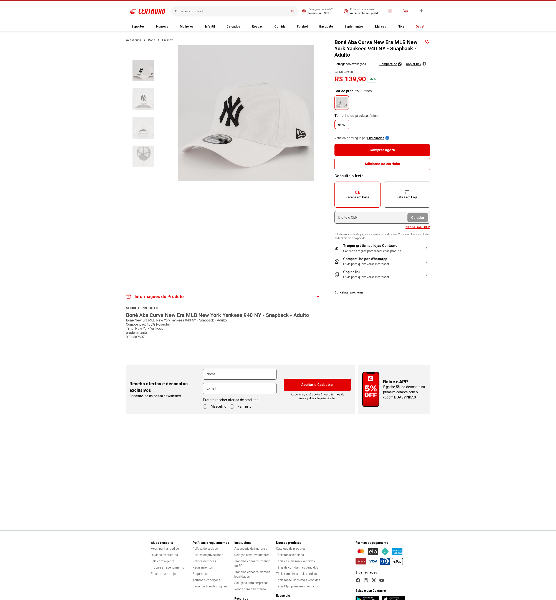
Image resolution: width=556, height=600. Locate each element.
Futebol (302, 26)
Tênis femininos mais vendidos (297, 573)
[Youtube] (381, 580)
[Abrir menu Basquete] (336, 26)
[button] (357, 195)
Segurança (200, 573)
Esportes (138, 26)
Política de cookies (205, 548)
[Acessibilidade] (421, 11)
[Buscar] (292, 11)
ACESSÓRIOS (133, 40)
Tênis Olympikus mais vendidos (297, 586)
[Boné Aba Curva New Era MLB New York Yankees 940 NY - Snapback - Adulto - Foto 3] (143, 128)
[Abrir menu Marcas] (389, 26)
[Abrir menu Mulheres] (197, 26)
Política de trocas (204, 561)
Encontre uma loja (163, 573)
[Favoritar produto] (427, 41)
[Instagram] (366, 580)
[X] (373, 580)
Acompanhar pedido (165, 548)
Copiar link (413, 64)
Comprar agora (382, 150)
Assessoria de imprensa (250, 548)
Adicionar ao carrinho (382, 164)
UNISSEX (167, 40)
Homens (162, 26)
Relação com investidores (252, 555)
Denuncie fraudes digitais (210, 586)
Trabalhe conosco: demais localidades (252, 574)
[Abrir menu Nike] (407, 26)
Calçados (233, 26)
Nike (401, 26)
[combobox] (231, 11)
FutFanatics (375, 138)
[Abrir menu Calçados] (244, 26)
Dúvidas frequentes (164, 555)
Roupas (257, 26)
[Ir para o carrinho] (405, 11)
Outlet (420, 26)
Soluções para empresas (251, 583)
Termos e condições (206, 580)
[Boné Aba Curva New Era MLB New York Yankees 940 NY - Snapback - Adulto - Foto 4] (143, 156)
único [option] (342, 124)
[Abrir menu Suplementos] (367, 26)
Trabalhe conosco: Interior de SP (252, 563)
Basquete (326, 26)
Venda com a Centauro (250, 589)
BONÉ (151, 40)
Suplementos (354, 26)
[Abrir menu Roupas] (266, 26)
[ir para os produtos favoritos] (390, 11)
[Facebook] (358, 580)
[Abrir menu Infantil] (218, 26)
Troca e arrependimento (167, 567)
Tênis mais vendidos (290, 555)
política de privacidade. (321, 398)
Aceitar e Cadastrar (317, 385)
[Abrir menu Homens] (171, 26)
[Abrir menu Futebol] (311, 26)
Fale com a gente (162, 561)
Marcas (380, 26)
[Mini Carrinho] (405, 11)
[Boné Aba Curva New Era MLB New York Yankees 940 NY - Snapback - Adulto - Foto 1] (143, 70)
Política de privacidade (208, 555)
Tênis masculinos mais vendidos (298, 580)
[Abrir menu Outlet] (427, 26)
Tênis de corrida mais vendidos (297, 567)
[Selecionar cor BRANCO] (341, 102)
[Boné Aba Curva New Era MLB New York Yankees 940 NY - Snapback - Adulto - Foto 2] (143, 99)
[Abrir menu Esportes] (148, 26)
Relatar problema (352, 292)
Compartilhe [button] (388, 64)
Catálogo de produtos (291, 548)
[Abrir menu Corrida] (289, 26)
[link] (382, 261)
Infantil (210, 26)
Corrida (280, 26)
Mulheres (187, 26)
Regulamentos (203, 567)
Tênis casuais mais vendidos (295, 561)
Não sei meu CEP (417, 227)
